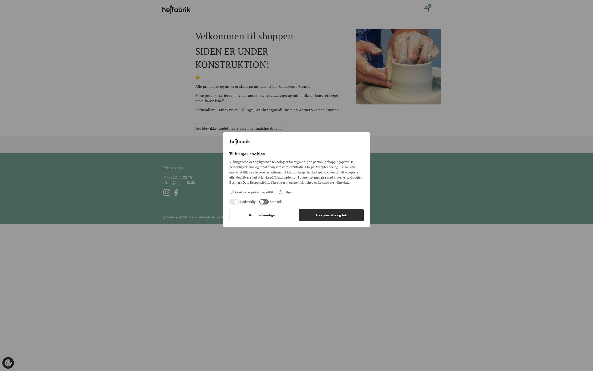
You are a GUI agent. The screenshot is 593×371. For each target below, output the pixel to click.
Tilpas (288, 192)
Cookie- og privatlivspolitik (254, 192)
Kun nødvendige (262, 215)
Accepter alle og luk (331, 215)
